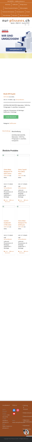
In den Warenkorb (11, 117)
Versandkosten (20, 99)
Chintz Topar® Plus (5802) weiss (22, 171)
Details (12, 200)
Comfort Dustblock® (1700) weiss (7, 223)
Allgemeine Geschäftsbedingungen (26, 421)
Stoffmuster (13, 123)
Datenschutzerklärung (26, 416)
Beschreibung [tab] (6, 131)
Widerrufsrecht (26, 413)
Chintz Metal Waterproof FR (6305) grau (22, 223)
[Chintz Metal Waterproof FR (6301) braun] (9, 160)
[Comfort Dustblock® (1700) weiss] (9, 212)
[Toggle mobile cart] (25, 25)
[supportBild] (26, 429)
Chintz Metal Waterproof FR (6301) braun (8, 171)
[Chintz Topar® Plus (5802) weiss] (23, 160)
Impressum (26, 425)
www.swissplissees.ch (18, 422)
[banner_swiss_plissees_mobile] (16, 28)
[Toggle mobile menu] (29, 25)
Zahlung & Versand (25, 407)
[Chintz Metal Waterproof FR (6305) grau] (23, 212)
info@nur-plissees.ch (20, 1)
